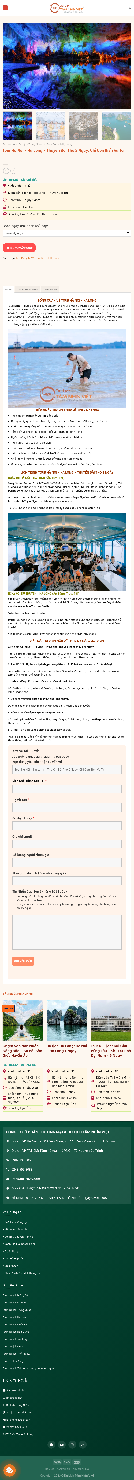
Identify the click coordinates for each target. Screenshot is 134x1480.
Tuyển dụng (81, 1469)
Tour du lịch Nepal (13, 1346)
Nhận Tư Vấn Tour (19, 248)
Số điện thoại (23, 818)
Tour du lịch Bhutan (14, 1302)
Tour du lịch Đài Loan (15, 1317)
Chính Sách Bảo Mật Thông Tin (22, 1273)
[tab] (8, 289)
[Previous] (9, 65)
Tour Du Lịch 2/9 (25, 258)
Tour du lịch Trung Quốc (17, 1310)
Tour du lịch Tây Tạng (15, 1339)
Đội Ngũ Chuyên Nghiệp (18, 1236)
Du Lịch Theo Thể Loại (18, 1412)
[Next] (124, 65)
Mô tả (8, 289)
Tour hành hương (13, 1361)
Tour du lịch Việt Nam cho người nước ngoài (28, 1368)
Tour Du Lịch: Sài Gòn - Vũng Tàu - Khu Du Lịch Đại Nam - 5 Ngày (111, 1050)
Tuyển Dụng (11, 1251)
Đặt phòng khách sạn (17, 1419)
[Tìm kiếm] (130, 8)
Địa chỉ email (22, 836)
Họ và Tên (20, 799)
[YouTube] (62, 1445)
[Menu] (5, 7)
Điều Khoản (11, 1265)
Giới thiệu (63, 1469)
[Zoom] (7, 104)
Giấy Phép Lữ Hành (15, 1229)
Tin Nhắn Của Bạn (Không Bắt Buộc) (39, 891)
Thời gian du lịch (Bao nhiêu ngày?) (39, 873)
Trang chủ (9, 144)
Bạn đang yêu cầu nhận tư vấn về (37, 761)
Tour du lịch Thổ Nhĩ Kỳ (16, 1353)
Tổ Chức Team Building (19, 1434)
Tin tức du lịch (14, 1397)
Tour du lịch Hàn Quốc (16, 1331)
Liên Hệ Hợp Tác (13, 1258)
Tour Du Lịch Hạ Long (59, 144)
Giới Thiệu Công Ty (15, 1222)
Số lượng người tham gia (30, 854)
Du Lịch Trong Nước (31, 144)
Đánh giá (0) (50, 289)
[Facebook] (51, 1445)
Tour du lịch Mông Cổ (15, 1295)
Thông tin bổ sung (28, 289)
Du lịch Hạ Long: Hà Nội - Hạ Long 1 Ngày (67, 1048)
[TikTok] (83, 1445)
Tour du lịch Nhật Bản (15, 1324)
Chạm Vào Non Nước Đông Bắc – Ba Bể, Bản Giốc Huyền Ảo (22, 1050)
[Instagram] (72, 1445)
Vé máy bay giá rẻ (16, 1426)
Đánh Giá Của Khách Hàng (20, 1243)
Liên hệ (49, 1469)
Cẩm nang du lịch (15, 1390)
